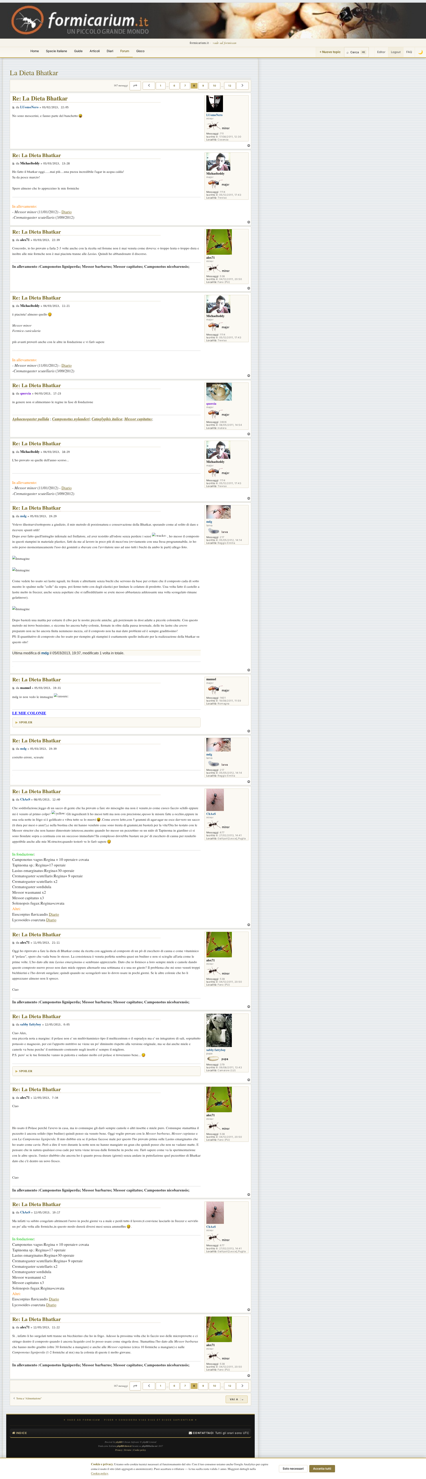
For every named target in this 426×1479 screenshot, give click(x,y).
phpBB (119, 1442)
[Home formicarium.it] (213, 21)
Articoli (95, 51)
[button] (135, 85)
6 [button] (174, 85)
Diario (66, 211)
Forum (124, 51)
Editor (381, 52)
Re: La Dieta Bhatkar (40, 98)
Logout (396, 52)
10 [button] (214, 85)
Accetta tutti (322, 1468)
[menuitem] (201, 1433)
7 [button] (185, 85)
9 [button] (203, 85)
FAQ (409, 52)
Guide (78, 51)
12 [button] (229, 85)
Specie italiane (56, 51)
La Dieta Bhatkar (34, 72)
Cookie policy (99, 1473)
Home (34, 51)
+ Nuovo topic (330, 52)
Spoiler (25, 722)
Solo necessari (293, 1468)
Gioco (140, 51)
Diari (110, 51)
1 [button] (160, 85)
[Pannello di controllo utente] (371, 52)
